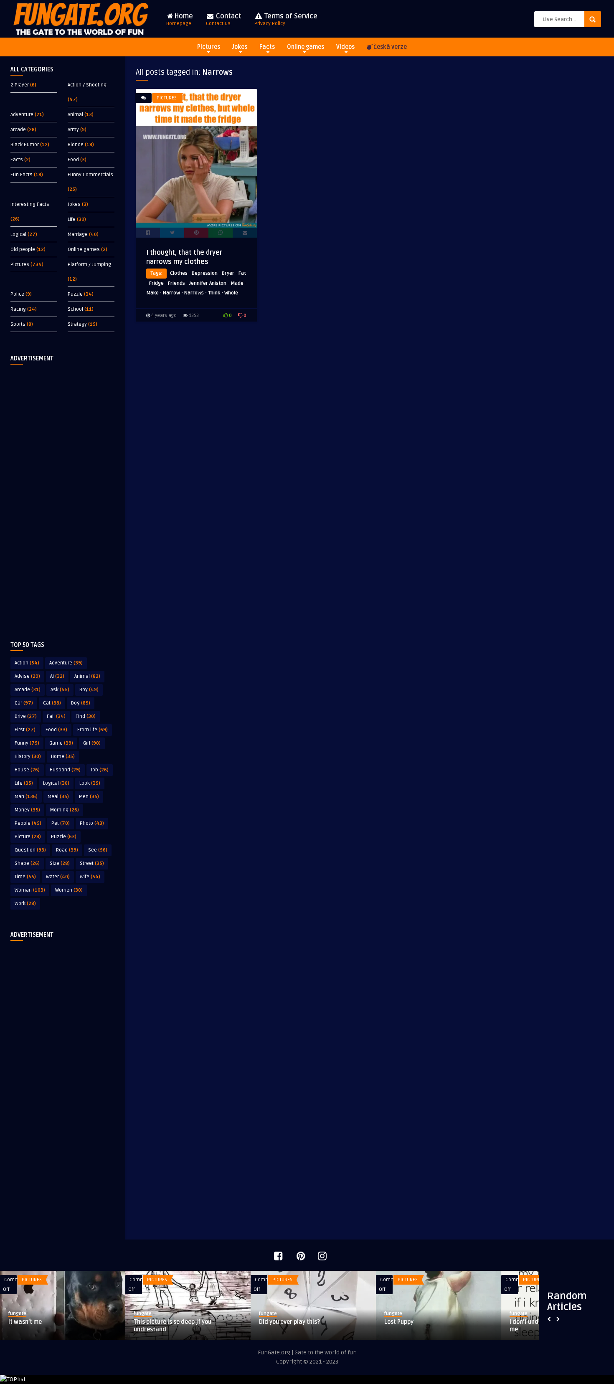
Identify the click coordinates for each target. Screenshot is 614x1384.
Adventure (21, 115)
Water (58, 877)
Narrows (194, 293)
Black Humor (24, 145)
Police (17, 294)
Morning (64, 810)
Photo (92, 823)
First (25, 730)
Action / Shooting (87, 85)
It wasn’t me (25, 1322)
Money (27, 810)
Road (67, 850)
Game (61, 743)
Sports (17, 324)
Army (73, 130)
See (97, 850)
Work (25, 903)
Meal (58, 796)
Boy (89, 690)
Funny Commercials (90, 175)
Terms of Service (285, 19)
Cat (52, 703)
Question (30, 850)
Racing (18, 309)
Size (60, 863)
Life (72, 219)
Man (26, 796)
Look (89, 783)
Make (152, 293)
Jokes (239, 47)
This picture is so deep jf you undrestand (172, 1325)
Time (25, 877)
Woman (30, 890)
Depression (205, 273)
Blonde (76, 145)
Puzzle (75, 294)
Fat (242, 273)
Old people (22, 249)
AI (57, 676)
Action (27, 663)
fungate (17, 1313)
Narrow (171, 293)
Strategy (77, 324)
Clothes (179, 273)
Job (100, 770)
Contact (223, 19)
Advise (27, 676)
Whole (231, 293)
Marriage (78, 234)
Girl (92, 743)
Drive (26, 716)
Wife (90, 877)
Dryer (228, 273)
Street (92, 863)
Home (179, 19)
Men (89, 796)
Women (69, 890)
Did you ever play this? (289, 1322)
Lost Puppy (399, 1322)
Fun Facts (21, 175)
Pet (60, 823)
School (75, 309)
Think (214, 293)
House (27, 770)
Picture (28, 837)
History (28, 756)
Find (86, 716)
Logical (18, 234)
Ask (60, 690)
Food (73, 160)
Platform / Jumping (89, 264)
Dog (80, 703)
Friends (176, 283)
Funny (27, 743)
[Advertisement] (62, 496)
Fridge (156, 283)
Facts (267, 47)
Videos (345, 47)
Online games (305, 47)
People (28, 823)
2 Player (19, 85)
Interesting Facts (29, 204)
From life (92, 730)
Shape (27, 863)
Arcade (18, 130)
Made (237, 283)
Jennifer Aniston (207, 283)
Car (24, 703)
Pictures (208, 47)
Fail (56, 716)
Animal (75, 115)
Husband (65, 770)
